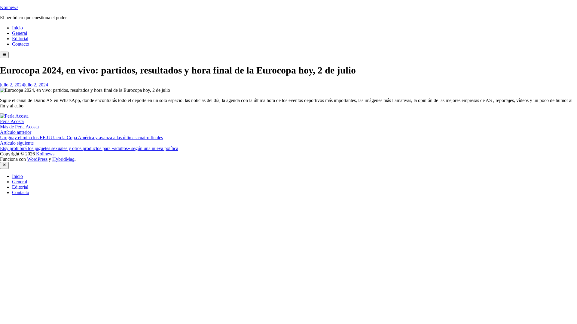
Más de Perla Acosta (19, 126)
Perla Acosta (12, 121)
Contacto (20, 43)
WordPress (37, 159)
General (19, 33)
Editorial (20, 38)
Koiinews (9, 7)
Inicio (17, 27)
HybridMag (63, 159)
